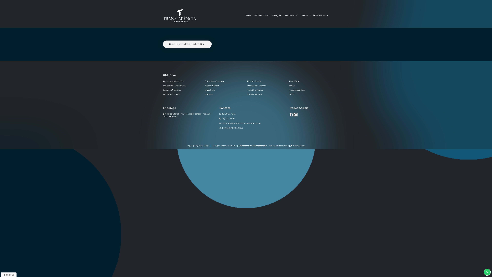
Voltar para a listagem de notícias (188, 44)
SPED (291, 94)
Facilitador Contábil (171, 94)
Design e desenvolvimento (224, 146)
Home (249, 15)
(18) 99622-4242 (228, 114)
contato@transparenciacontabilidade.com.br (241, 123)
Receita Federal (254, 81)
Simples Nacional (254, 94)
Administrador (298, 146)
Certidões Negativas (172, 90)
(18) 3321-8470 (228, 118)
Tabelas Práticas (212, 86)
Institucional (261, 15)
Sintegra (208, 94)
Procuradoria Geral (297, 90)
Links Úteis (210, 90)
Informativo (291, 15)
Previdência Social (255, 90)
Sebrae (292, 86)
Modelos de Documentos (174, 86)
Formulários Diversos (214, 81)
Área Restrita (320, 15)
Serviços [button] (276, 15)
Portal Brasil (294, 81)
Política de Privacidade (278, 146)
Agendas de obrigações (173, 81)
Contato (305, 15)
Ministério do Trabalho (256, 86)
